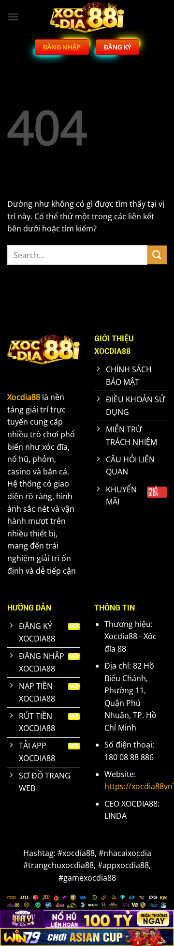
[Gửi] (157, 254)
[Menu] (13, 17)
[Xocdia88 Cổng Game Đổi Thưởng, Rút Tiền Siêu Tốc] (87, 17)
